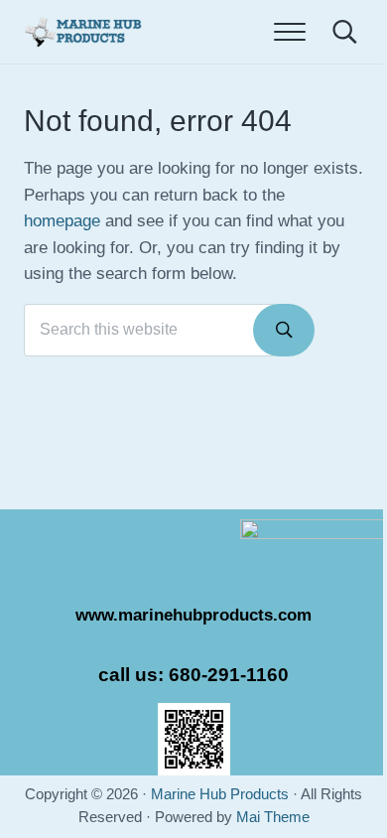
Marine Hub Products (220, 794)
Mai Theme (273, 817)
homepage (62, 220)
